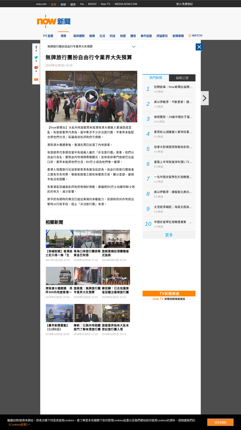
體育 (73, 4)
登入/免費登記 (184, 3)
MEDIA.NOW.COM (126, 3)
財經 (63, 4)
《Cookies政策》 (17, 424)
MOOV (92, 3)
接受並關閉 (220, 422)
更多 (169, 235)
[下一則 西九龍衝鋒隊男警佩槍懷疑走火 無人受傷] (205, 98)
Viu (82, 3)
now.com (41, 3)
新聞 (53, 4)
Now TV (105, 3)
